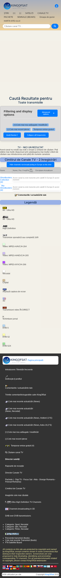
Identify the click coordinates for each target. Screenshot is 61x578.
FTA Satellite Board (13, 542)
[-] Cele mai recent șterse (18, 129)
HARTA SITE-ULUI (12, 21)
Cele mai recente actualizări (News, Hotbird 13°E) (30, 418)
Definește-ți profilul (13, 379)
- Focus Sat (27, 479)
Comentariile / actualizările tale (32, 195)
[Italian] (31, 566)
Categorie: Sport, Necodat (16, 524)
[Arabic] (51, 566)
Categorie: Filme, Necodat (16, 529)
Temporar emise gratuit (44, 129)
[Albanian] (17, 568)
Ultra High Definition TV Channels (26, 502)
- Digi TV (18, 479)
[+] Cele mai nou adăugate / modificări (30, 125)
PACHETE (8, 17)
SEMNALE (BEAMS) (26, 17)
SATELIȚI (29, 13)
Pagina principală (35, 360)
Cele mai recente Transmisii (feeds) (21, 540)
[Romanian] (10, 568)
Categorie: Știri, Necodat (16, 527)
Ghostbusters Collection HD (6, 179)
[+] (14, 13)
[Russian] (4, 568)
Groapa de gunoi (47, 17)
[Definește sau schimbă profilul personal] (56, 6)
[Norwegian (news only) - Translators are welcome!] (21, 566)
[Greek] (45, 566)
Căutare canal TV (15, 452)
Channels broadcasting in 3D (21, 509)
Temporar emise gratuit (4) (22, 446)
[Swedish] (17, 566)
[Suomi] (48, 566)
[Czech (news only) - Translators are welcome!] (38, 566)
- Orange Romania (46, 479)
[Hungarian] (14, 568)
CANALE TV (43, 13)
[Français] (7, 566)
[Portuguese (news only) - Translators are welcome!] (24, 566)
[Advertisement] (30, 62)
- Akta (35, 479)
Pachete (9, 479)
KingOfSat (49, 574)
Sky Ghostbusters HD (6, 188)
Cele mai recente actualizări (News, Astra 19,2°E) (30, 425)
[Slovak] (41, 566)
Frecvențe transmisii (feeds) (17, 538)
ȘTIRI (6, 13)
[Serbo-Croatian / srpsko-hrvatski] (7, 568)
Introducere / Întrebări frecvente (19, 369)
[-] (20, 13)
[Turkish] (55, 566)
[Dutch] (10, 566)
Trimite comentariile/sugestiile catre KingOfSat (25, 395)
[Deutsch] (14, 566)
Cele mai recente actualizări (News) (24, 401)
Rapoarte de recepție (14, 466)
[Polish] (34, 566)
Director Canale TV (13, 473)
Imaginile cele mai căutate (16, 495)
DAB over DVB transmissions (18, 516)
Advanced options (48, 113)
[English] (4, 566)
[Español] (28, 566)
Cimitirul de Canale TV (15, 488)
